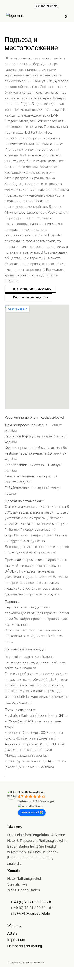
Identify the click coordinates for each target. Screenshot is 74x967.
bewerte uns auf (30, 812)
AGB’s (12, 933)
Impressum (16, 940)
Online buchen (46, 6)
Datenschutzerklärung (24, 946)
